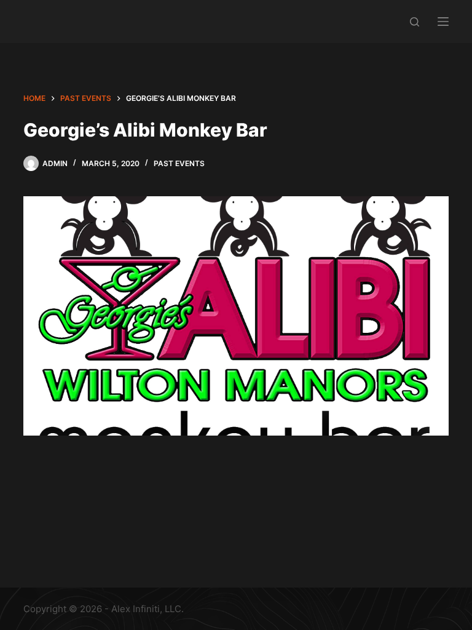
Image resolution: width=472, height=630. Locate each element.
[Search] (414, 21)
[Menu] (443, 21)
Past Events (179, 163)
